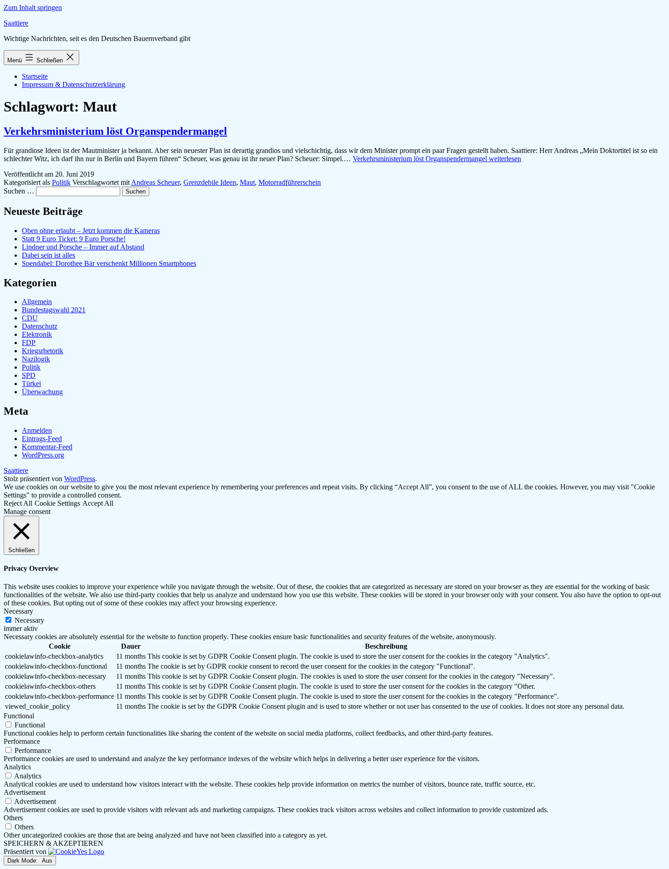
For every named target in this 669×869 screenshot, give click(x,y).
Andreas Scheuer (155, 182)
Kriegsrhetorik (42, 351)
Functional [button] (19, 716)
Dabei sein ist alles (48, 255)
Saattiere (16, 23)
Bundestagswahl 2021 (54, 310)
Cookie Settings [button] (57, 503)
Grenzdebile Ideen (209, 182)
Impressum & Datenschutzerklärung (73, 84)
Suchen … (19, 191)
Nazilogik (36, 359)
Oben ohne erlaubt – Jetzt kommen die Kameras (91, 230)
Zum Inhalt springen (33, 7)
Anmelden (37, 430)
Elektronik (37, 334)
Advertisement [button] (25, 792)
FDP (28, 342)
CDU (30, 318)
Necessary (29, 620)
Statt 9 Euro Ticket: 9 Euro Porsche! (74, 239)
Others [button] (13, 818)
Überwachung (42, 392)
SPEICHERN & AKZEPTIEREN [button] (53, 843)
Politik (61, 182)
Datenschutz (39, 326)
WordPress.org (43, 455)
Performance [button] (22, 741)
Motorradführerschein (289, 182)
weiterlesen (437, 159)
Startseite (35, 76)
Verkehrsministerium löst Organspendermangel (115, 131)
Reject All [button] (18, 503)
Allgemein (37, 301)
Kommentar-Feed (47, 447)
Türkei (31, 383)
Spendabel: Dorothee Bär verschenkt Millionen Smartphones (109, 263)
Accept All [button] (97, 503)
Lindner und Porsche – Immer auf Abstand (83, 247)
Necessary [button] (18, 611)
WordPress (79, 479)
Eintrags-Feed (42, 438)
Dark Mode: (23, 860)
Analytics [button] (17, 767)
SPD (28, 375)
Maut (247, 182)
